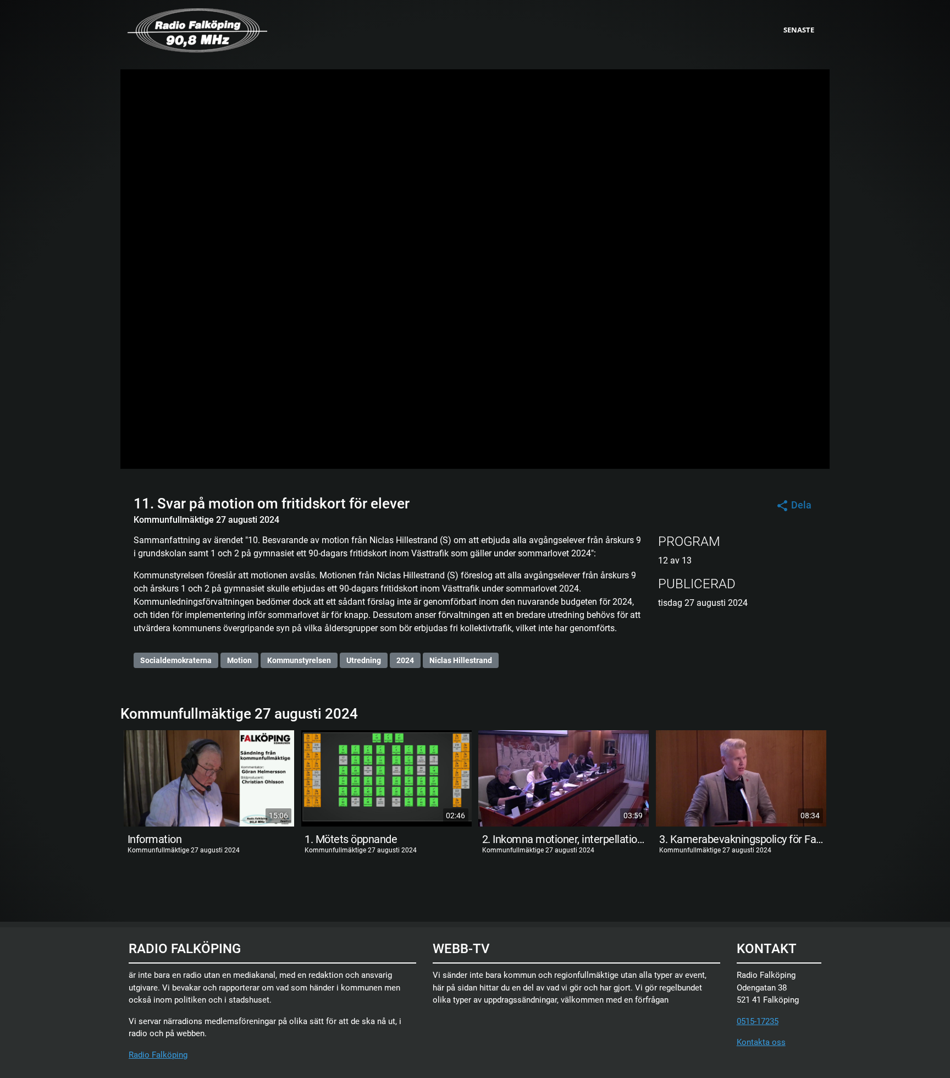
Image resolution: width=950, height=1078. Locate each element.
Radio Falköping (158, 1055)
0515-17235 (757, 1021)
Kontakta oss (761, 1042)
